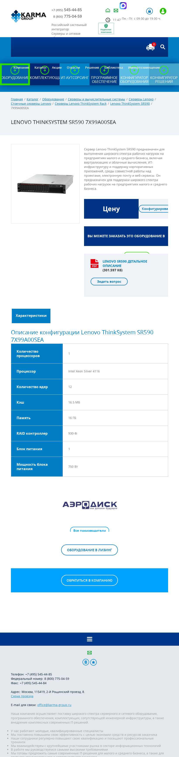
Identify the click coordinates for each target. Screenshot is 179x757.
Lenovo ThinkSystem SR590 (130, 103)
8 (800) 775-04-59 (56, 679)
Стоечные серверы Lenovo (31, 103)
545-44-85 (67, 10)
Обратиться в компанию (89, 580)
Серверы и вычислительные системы (96, 99)
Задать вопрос (109, 281)
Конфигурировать (157, 208)
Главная (17, 99)
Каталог (32, 99)
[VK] (86, 662)
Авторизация (149, 11)
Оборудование (53, 99)
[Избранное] (93, 662)
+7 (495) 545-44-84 (33, 683)
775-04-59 (67, 16)
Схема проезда (22, 696)
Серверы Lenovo (141, 99)
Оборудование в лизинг (89, 550)
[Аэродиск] (89, 505)
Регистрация (163, 11)
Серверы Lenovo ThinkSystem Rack (81, 103)
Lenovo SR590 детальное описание (125, 263)
